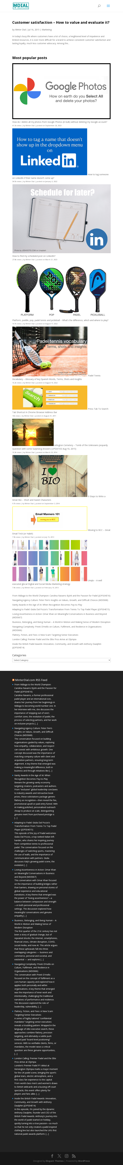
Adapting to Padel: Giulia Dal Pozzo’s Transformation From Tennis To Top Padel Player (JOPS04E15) (61, 609)
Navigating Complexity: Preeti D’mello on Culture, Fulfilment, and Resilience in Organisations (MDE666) (34, 968)
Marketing (47, 29)
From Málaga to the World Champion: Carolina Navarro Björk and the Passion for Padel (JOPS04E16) (61, 595)
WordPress (84, 1160)
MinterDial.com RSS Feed (31, 680)
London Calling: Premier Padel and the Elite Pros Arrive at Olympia (44, 639)
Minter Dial (20, 29)
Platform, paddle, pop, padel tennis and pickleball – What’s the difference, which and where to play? (60, 320)
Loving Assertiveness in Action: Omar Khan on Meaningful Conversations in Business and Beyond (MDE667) (35, 873)
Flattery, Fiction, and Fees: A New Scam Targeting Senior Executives (45, 634)
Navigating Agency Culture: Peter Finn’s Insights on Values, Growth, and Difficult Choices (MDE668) (60, 600)
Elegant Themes (55, 1160)
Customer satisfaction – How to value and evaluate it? (61, 22)
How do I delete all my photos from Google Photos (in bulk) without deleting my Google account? (59, 121)
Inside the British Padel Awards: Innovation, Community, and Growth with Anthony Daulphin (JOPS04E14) (35, 1102)
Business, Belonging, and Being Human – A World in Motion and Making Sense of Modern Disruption (61, 622)
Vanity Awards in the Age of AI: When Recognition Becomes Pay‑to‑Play (47, 604)
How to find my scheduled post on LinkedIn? (33, 256)
